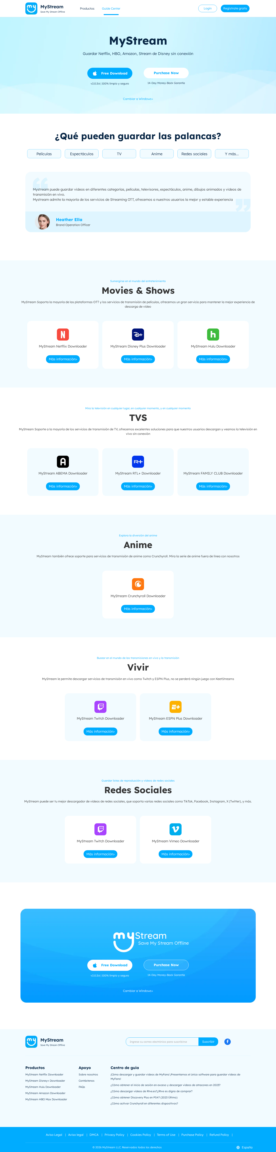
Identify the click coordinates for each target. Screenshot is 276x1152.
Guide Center (111, 8)
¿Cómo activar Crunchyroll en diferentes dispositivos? (144, 1103)
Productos (87, 8)
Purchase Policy (192, 1135)
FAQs (82, 1087)
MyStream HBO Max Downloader (46, 1099)
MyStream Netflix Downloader (44, 1074)
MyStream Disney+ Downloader (45, 1080)
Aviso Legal (54, 1135)
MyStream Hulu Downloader (43, 1087)
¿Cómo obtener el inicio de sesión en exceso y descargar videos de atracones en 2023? (165, 1085)
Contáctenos (86, 1080)
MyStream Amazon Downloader (45, 1093)
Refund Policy (219, 1135)
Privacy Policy (114, 1135)
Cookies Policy (140, 1135)
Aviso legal (76, 1135)
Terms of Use (166, 1135)
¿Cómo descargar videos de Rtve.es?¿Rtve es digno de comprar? (151, 1091)
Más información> (63, 359)
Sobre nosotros (88, 1074)
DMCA (94, 1135)
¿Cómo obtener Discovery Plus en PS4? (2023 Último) (144, 1097)
